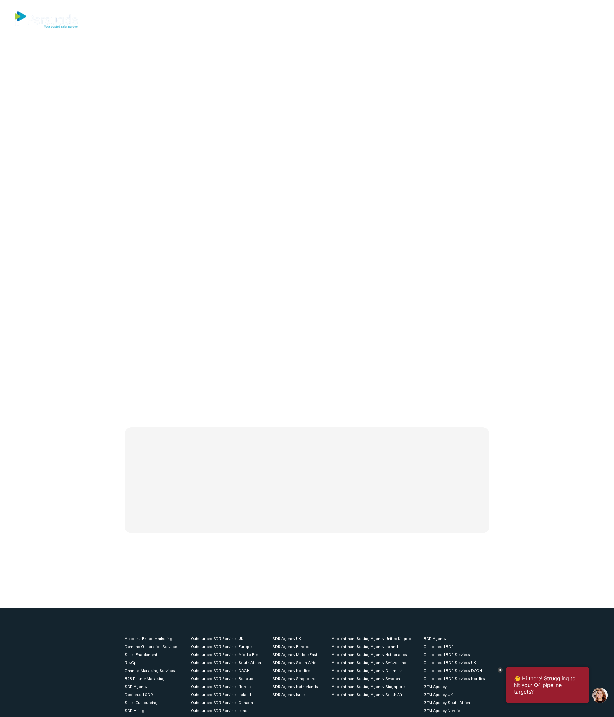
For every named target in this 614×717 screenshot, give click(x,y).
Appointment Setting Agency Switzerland (369, 662)
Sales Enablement (141, 654)
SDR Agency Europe (290, 646)
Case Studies (308, 20)
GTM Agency (435, 686)
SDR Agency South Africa (295, 662)
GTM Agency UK (438, 694)
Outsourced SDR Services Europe (221, 646)
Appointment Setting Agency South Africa (370, 694)
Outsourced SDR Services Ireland (221, 694)
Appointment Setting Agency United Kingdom (373, 638)
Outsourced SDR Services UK (217, 638)
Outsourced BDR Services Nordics (454, 678)
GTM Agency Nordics (443, 710)
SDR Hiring (134, 710)
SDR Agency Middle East (294, 654)
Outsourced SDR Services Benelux (222, 678)
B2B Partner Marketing (145, 678)
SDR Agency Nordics (291, 670)
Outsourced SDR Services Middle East (225, 654)
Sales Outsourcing (141, 702)
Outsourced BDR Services (447, 654)
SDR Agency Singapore (293, 678)
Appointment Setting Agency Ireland (365, 646)
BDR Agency (435, 638)
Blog (362, 20)
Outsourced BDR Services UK (450, 662)
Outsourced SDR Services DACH (220, 670)
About (340, 20)
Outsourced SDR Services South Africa (226, 662)
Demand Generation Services (151, 646)
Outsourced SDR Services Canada (222, 702)
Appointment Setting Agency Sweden (366, 678)
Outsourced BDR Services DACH (453, 670)
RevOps (131, 662)
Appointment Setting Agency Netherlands (369, 654)
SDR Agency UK (286, 638)
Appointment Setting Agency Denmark (367, 670)
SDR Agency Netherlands (295, 686)
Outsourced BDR (439, 646)
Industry (265, 20)
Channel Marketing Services (150, 670)
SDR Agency (136, 686)
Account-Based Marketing (148, 638)
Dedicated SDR (139, 694)
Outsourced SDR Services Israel (219, 710)
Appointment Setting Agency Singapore (368, 686)
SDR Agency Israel (289, 694)
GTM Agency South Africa (447, 702)
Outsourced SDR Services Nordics (222, 686)
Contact (387, 20)
